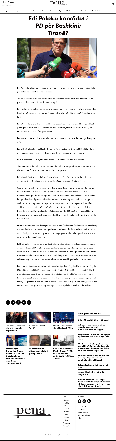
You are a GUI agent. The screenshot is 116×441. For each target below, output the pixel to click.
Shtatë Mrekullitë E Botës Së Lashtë (94, 320)
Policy (79, 418)
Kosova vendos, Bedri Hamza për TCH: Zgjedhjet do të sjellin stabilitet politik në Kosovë (93, 357)
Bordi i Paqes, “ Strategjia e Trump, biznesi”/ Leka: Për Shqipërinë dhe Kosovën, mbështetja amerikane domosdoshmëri (15, 356)
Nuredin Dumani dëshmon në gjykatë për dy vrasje (38, 351)
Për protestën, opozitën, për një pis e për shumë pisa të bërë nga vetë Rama (94, 336)
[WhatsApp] (18, 302)
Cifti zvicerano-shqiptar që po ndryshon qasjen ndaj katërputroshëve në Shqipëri (91, 327)
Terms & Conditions (84, 415)
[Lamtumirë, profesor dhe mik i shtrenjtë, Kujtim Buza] (16, 317)
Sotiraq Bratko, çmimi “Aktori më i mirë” (93, 366)
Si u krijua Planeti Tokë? (37, 326)
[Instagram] (84, 401)
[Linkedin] (23, 302)
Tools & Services (83, 412)
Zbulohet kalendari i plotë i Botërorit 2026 (63, 326)
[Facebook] (8, 302)
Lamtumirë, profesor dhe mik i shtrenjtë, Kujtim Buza (15, 328)
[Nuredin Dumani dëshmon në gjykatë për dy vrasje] (40, 340)
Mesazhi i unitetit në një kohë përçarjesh (91, 373)
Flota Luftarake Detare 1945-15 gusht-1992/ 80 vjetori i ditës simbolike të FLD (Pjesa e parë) (63, 353)
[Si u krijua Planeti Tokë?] (40, 317)
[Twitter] (13, 302)
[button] (5, 11)
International (82, 407)
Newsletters (81, 410)
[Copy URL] (29, 302)
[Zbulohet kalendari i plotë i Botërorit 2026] (63, 317)
